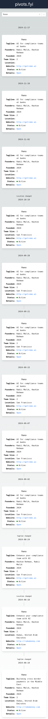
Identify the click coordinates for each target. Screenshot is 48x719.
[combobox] (3, 14)
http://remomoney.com (28, 641)
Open (19, 73)
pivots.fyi (24, 4)
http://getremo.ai (26, 66)
